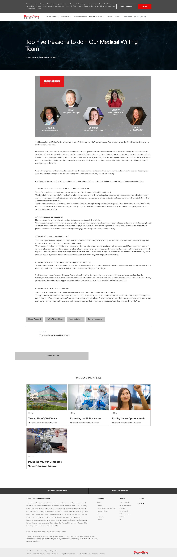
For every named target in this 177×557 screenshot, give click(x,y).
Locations (109, 16)
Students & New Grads (80, 16)
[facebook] (138, 503)
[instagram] (140, 503)
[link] (47, 405)
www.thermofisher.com (58, 532)
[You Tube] (142, 503)
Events (117, 16)
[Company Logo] (31, 17)
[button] (126, 6)
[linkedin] (143, 503)
